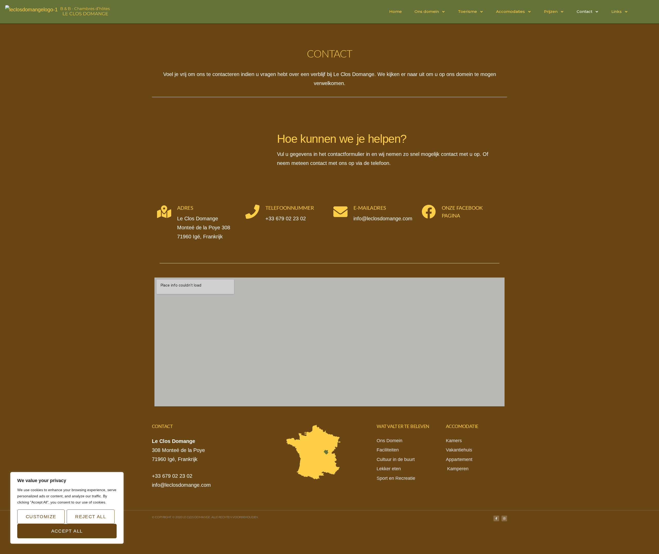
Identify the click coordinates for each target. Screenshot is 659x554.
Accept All (67, 531)
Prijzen (551, 11)
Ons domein (426, 11)
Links (616, 11)
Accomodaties (510, 11)
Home (395, 11)
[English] (651, 11)
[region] (67, 508)
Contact (584, 11)
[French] (645, 11)
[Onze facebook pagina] (429, 212)
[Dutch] (638, 11)
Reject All (90, 516)
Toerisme (467, 11)
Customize (41, 516)
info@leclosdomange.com (181, 485)
